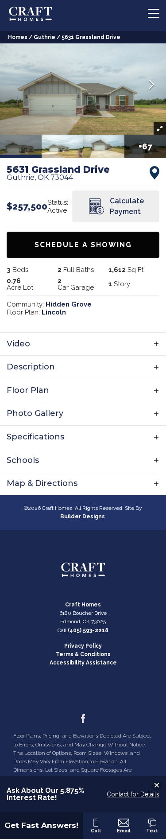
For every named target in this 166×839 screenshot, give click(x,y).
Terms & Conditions (83, 654)
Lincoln (54, 312)
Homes (17, 37)
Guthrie (44, 37)
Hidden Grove (69, 304)
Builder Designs (82, 516)
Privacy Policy (83, 646)
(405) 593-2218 (88, 630)
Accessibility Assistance (83, 663)
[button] (151, 85)
